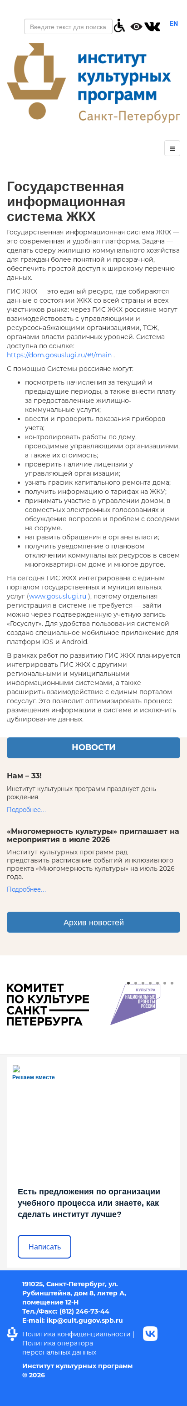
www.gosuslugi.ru (57, 596)
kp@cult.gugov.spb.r (83, 1320)
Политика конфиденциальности (76, 1334)
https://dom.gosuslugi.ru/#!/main (59, 355)
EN (173, 23)
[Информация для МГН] (119, 24)
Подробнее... (26, 810)
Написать (45, 1247)
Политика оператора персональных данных (59, 1347)
